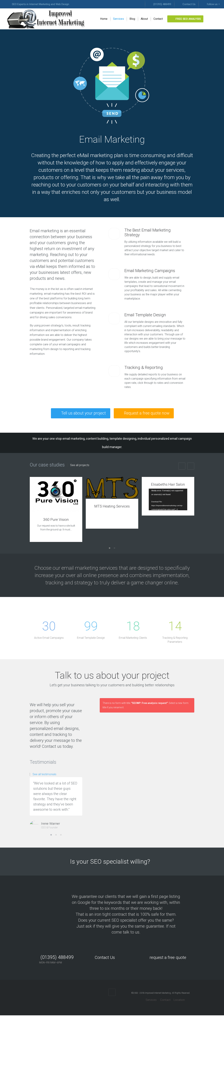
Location (179, 1000)
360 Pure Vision (56, 519)
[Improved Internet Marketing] (45, 18)
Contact (165, 1000)
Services (151, 1000)
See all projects (79, 465)
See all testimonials (44, 774)
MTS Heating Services (112, 506)
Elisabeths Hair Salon (168, 484)
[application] (168, 499)
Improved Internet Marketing (158, 993)
